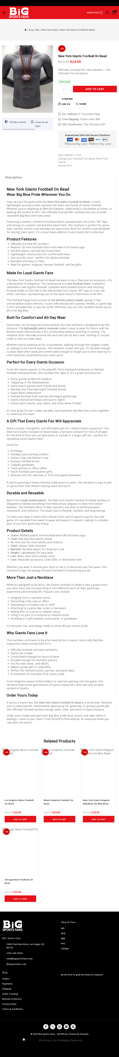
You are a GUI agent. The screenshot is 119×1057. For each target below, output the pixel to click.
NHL (63, 943)
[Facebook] (45, 1026)
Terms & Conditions (12, 1008)
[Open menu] (4, 12)
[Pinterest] (66, 1026)
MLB (63, 933)
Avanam (84, 1033)
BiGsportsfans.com (16, 964)
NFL (63, 928)
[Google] (73, 1026)
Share (82, 103)
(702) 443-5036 (14, 953)
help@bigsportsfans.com (20, 958)
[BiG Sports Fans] (19, 12)
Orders (5, 978)
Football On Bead (84, 158)
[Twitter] (52, 1026)
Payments (7, 983)
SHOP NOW (82, 3)
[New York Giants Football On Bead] (27, 79)
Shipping (6, 988)
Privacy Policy (9, 1003)
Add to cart (94, 89)
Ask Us (66, 104)
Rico (69, 165)
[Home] (25, 29)
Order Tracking (10, 993)
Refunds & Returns (12, 998)
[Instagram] (59, 1026)
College (65, 948)
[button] (20, 819)
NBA (63, 938)
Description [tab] (13, 177)
